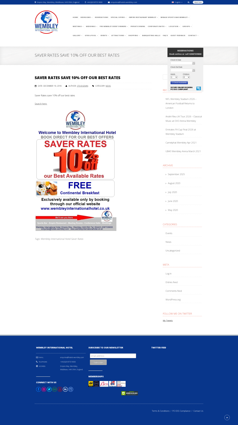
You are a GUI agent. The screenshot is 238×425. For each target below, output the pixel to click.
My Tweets (168, 320)
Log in (168, 273)
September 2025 (176, 174)
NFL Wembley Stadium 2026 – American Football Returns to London (181, 103)
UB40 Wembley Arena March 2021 (183, 151)
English (178, 2)
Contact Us (198, 411)
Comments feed (174, 290)
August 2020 (174, 183)
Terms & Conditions (162, 411)
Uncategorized (173, 250)
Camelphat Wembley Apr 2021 (181, 142)
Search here (41, 103)
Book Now (198, 2)
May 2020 (173, 210)
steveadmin (82, 86)
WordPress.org (173, 299)
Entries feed (172, 282)
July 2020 (172, 192)
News (108, 86)
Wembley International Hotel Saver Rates (62, 238)
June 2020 (173, 201)
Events (169, 233)
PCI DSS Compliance (182, 411)
